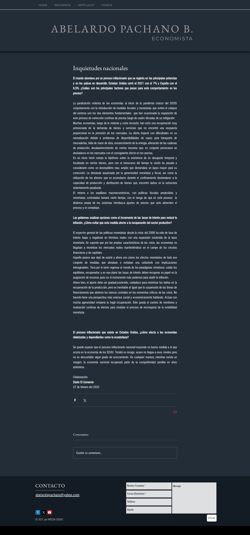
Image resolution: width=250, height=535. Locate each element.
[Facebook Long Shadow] (38, 512)
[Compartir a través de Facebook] (75, 400)
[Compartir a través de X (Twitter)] (84, 400)
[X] (43, 512)
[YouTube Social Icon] (49, 512)
